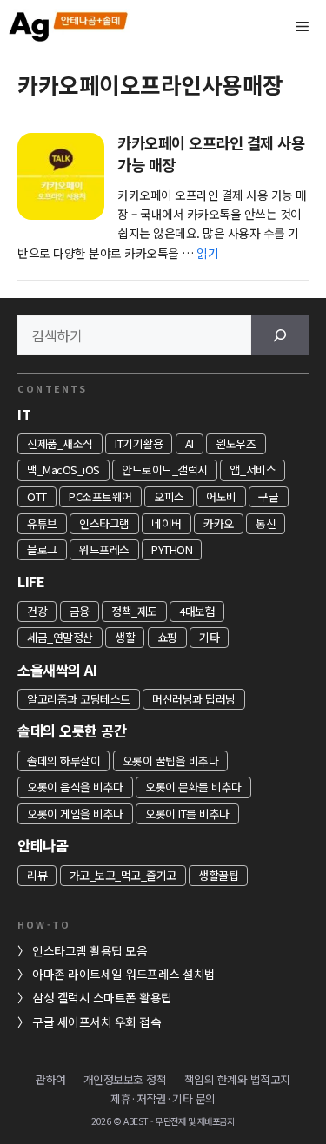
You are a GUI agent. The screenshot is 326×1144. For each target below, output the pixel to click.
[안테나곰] (69, 26)
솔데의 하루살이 (63, 760)
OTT (37, 496)
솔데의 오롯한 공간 (71, 730)
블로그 (42, 549)
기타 (209, 637)
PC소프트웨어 (100, 496)
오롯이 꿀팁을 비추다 (171, 760)
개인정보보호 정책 (125, 1079)
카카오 (218, 523)
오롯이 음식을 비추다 (75, 786)
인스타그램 (104, 523)
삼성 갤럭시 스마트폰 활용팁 (102, 997)
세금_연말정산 (60, 637)
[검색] (280, 335)
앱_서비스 (253, 469)
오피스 (169, 496)
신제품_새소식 (60, 443)
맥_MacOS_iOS (63, 469)
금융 (80, 611)
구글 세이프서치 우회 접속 (96, 1021)
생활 (125, 637)
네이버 (166, 523)
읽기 (207, 252)
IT (23, 414)
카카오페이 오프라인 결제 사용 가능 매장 (210, 153)
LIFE (30, 581)
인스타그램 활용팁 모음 (89, 950)
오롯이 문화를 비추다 (193, 786)
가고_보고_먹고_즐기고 (123, 875)
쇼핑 (167, 637)
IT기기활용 (139, 443)
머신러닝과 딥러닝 (194, 699)
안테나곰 (42, 845)
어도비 (221, 496)
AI (189, 443)
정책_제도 (134, 611)
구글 (268, 496)
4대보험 (197, 611)
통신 (266, 523)
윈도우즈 (236, 443)
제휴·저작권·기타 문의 (162, 1098)
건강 (37, 611)
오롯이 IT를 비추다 (187, 813)
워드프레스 (104, 549)
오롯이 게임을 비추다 (75, 813)
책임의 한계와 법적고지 (237, 1079)
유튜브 (42, 523)
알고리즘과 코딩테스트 (78, 699)
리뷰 (37, 875)
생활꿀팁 (218, 875)
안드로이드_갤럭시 (165, 469)
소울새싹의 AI (56, 669)
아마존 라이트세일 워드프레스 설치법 (124, 973)
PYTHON (171, 549)
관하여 (51, 1079)
